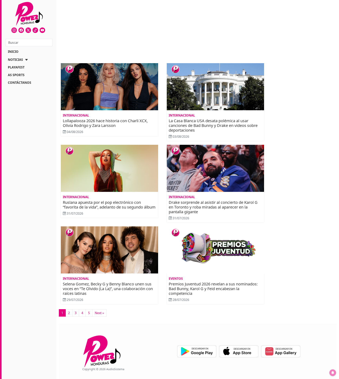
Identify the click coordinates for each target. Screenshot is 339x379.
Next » (99, 313)
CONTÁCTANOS (19, 82)
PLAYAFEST (16, 67)
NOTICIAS (15, 59)
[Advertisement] (162, 32)
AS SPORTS (16, 75)
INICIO (13, 51)
